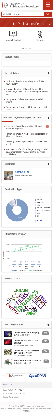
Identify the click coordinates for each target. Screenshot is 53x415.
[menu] (48, 5)
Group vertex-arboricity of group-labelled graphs (24, 100)
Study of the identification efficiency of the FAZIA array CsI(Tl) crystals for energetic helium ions (27, 91)
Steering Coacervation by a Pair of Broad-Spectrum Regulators (24, 127)
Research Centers (13, 40)
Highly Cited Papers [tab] (22, 117)
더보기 (48, 73)
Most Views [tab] (7, 117)
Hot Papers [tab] (37, 117)
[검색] (47, 14)
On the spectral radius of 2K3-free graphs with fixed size (26, 108)
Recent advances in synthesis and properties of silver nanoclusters (26, 135)
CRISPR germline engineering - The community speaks (26, 142)
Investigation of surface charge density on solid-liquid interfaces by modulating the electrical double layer (27, 152)
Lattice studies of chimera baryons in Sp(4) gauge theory (25, 82)
